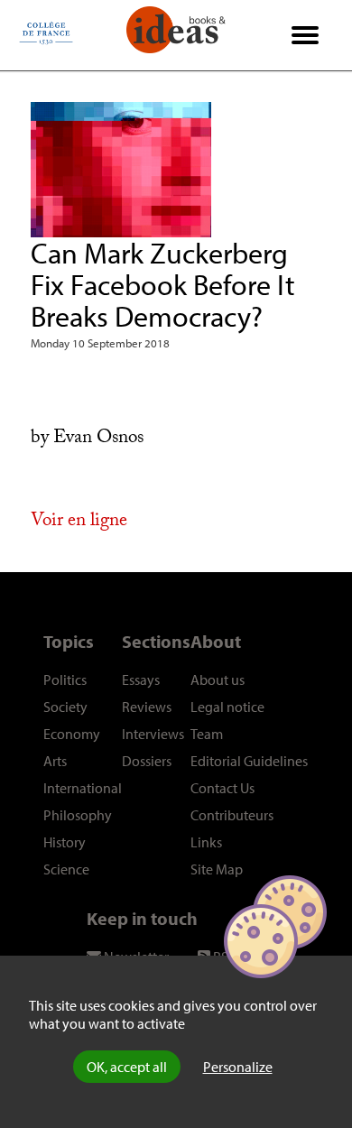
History (64, 842)
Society (65, 707)
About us (217, 679)
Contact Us (222, 788)
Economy (71, 734)
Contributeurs (231, 815)
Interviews (153, 734)
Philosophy (77, 815)
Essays (141, 679)
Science (66, 869)
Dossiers (146, 761)
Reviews (146, 707)
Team (206, 734)
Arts (55, 761)
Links (206, 842)
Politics (65, 679)
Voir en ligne (79, 522)
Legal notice (227, 707)
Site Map (216, 869)
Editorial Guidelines (249, 761)
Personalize (238, 1067)
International (82, 788)
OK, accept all (127, 1067)
